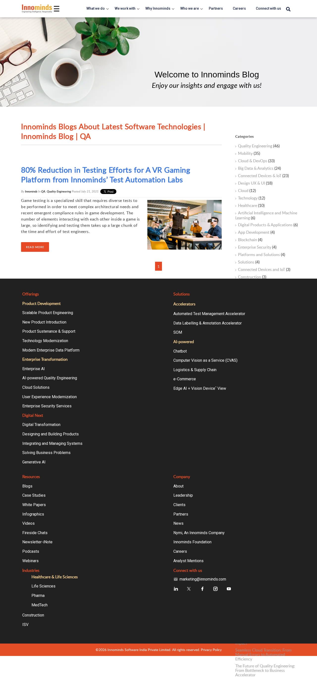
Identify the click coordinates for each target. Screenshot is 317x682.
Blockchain (250, 239)
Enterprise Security (257, 247)
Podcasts (30, 551)
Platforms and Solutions (261, 254)
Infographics (33, 514)
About (178, 486)
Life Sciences (43, 586)
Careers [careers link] (239, 8)
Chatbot (180, 351)
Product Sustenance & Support (48, 331)
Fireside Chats (35, 532)
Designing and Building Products (50, 434)
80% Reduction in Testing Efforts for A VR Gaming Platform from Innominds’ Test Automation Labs (105, 175)
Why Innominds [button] (157, 8)
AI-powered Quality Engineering (49, 378)
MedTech (39, 605)
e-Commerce (184, 379)
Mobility (249, 153)
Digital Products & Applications (268, 225)
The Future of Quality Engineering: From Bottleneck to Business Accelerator (265, 670)
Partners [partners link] (216, 8)
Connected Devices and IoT (264, 269)
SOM (177, 332)
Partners (180, 514)
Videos (28, 523)
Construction (252, 277)
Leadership (183, 495)
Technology (251, 198)
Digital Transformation (41, 424)
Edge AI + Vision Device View (199, 388)
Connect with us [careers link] (268, 8)
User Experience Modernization (49, 396)
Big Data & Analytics (259, 168)
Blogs (27, 486)
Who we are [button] (189, 8)
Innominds (31, 191)
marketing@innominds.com (203, 579)
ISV (25, 624)
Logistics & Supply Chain (194, 369)
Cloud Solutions (36, 387)
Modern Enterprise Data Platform (50, 350)
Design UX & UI (255, 183)
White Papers (34, 504)
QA (43, 191)
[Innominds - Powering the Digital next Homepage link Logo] (37, 8)
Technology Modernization (45, 340)
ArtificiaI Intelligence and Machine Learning (266, 215)
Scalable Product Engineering (47, 312)
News (178, 523)
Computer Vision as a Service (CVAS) (205, 360)
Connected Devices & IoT (263, 175)
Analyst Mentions (188, 560)
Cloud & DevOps (256, 161)
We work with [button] (125, 8)
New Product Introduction (44, 322)
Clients (179, 504)
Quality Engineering (59, 191)
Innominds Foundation (192, 542)
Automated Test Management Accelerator (209, 313)
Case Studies (34, 495)
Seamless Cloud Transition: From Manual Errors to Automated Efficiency (263, 654)
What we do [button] (95, 8)
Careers (180, 551)
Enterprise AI (33, 368)
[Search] (288, 9)
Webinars (30, 560)
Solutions (249, 262)
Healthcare (251, 205)
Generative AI (34, 462)
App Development (256, 232)
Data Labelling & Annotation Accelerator (207, 323)
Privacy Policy (211, 649)
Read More (35, 247)
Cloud (247, 190)
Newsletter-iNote (37, 542)
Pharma (38, 595)
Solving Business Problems (46, 452)
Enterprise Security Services (47, 406)
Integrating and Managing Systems (52, 443)
